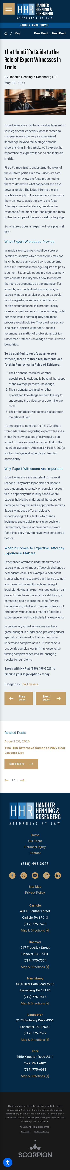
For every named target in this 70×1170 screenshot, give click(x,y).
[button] (7, 1162)
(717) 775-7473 (35, 924)
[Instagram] (46, 875)
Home (35, 835)
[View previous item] (6, 780)
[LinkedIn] (58, 875)
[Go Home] (7, 33)
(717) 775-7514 (35, 997)
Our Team (35, 841)
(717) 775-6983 (35, 1069)
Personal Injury (35, 847)
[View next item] (22, 780)
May (17, 33)
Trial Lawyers (29, 684)
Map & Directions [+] (35, 930)
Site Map (35, 886)
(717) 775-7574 (35, 960)
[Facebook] (12, 875)
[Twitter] (23, 875)
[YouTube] (35, 875)
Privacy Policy (35, 892)
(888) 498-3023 (34, 25)
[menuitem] (35, 835)
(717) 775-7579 (35, 1033)
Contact (35, 853)
